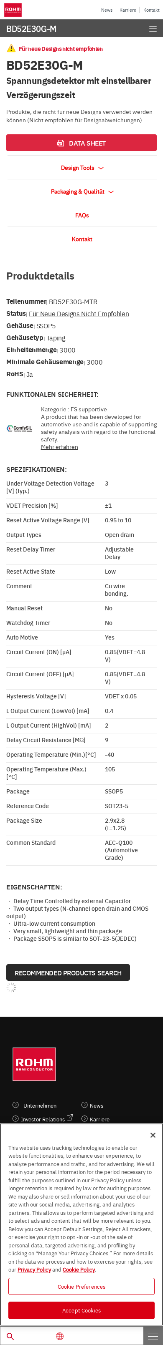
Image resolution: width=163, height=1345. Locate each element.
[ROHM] (14, 10)
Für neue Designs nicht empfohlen (79, 313)
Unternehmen (39, 1105)
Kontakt (151, 10)
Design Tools (78, 167)
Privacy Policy (34, 1269)
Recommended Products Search (68, 972)
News (106, 10)
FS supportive (89, 409)
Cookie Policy (79, 1269)
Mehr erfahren (59, 446)
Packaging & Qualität (78, 191)
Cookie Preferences (81, 1286)
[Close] (153, 1135)
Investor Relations (43, 1119)
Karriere (128, 10)
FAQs (82, 215)
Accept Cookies (81, 1310)
